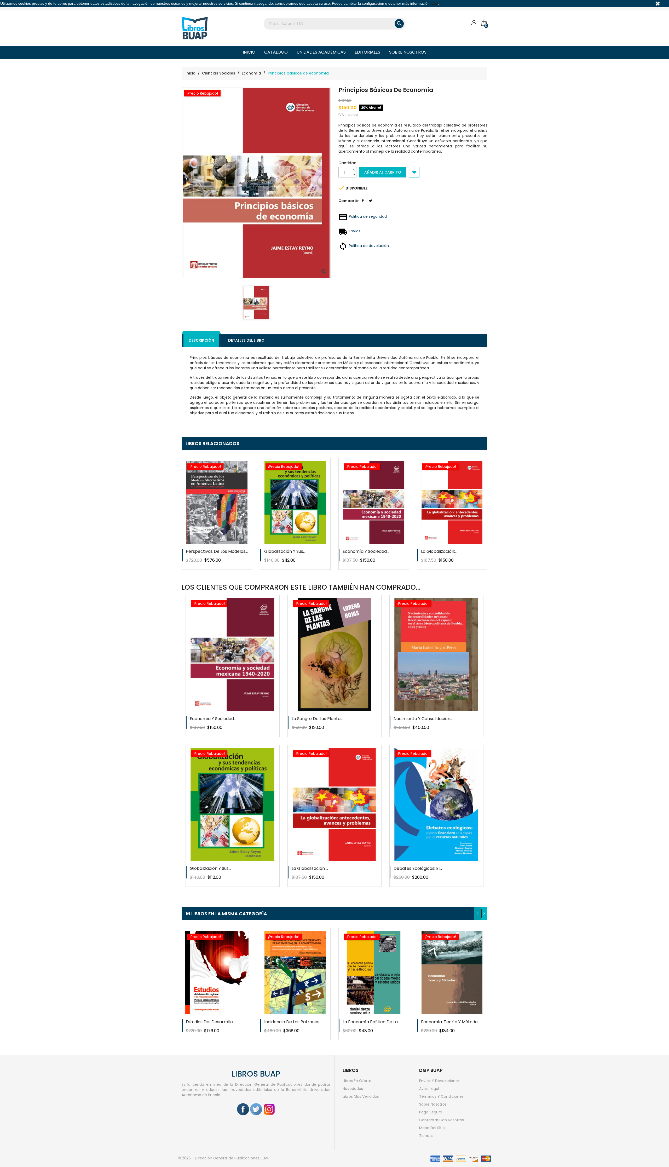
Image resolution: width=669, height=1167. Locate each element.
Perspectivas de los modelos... (217, 551)
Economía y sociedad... (366, 551)
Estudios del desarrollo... (210, 1022)
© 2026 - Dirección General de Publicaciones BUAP (223, 1158)
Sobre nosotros (407, 52)
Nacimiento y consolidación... (423, 719)
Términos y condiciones (441, 1096)
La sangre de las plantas (317, 719)
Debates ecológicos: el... (418, 868)
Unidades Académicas (321, 52)
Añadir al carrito (382, 172)
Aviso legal (429, 1088)
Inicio (249, 52)
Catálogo (276, 52)
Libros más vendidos (361, 1096)
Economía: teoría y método (449, 1022)
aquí (434, 3)
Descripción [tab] (201, 340)
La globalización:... (439, 551)
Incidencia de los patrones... (293, 1022)
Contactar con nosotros (441, 1120)
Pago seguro (430, 1112)
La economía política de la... (371, 1022)
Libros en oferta (357, 1080)
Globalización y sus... (284, 551)
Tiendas (426, 1135)
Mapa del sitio (432, 1127)
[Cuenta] (473, 23)
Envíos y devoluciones (439, 1080)
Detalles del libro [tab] (246, 340)
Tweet (370, 204)
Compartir (363, 204)
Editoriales (367, 52)
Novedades (353, 1088)
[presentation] (477, 913)
